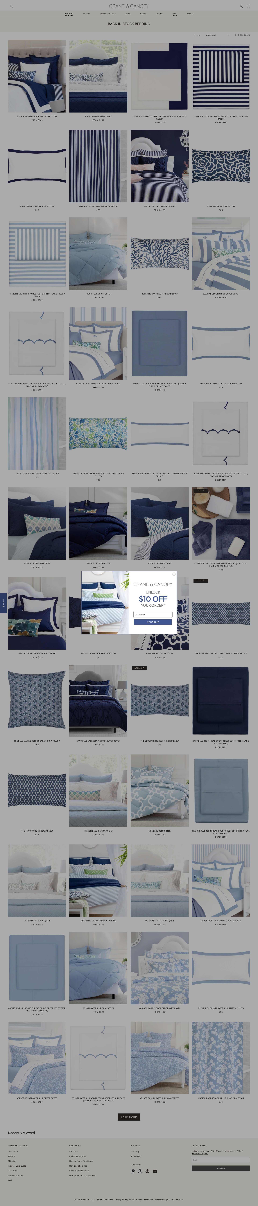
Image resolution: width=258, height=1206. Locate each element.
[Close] (174, 574)
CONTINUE (153, 622)
